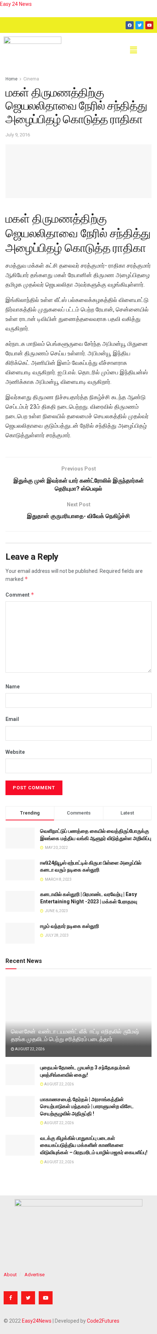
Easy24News (36, 1321)
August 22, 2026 (29, 1049)
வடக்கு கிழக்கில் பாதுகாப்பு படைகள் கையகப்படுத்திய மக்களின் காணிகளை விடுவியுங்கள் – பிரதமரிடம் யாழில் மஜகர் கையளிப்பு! (94, 1145)
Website (15, 752)
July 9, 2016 (17, 134)
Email (12, 719)
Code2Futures (103, 1321)
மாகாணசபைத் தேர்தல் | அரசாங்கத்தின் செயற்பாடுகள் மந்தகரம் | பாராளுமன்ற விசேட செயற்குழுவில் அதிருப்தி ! (87, 1106)
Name (12, 686)
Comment (19, 594)
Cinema (31, 79)
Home (11, 79)
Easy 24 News (16, 4)
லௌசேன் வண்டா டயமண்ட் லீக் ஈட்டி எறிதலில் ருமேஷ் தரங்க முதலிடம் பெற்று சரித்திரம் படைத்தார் (75, 1035)
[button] (133, 50)
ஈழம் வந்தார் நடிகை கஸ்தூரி (69, 926)
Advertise (34, 1274)
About (10, 1274)
